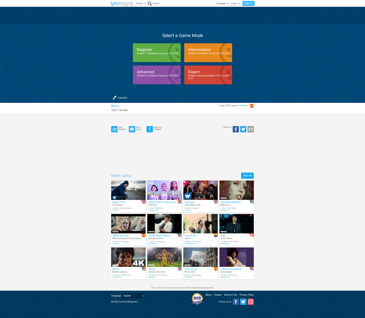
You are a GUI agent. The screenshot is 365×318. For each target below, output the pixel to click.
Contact (217, 294)
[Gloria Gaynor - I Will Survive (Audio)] (236, 257)
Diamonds (189, 202)
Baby (223, 235)
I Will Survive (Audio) (231, 269)
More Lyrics (121, 175)
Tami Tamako (119, 110)
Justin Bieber (226, 238)
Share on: (227, 127)
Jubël (186, 205)
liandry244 (152, 244)
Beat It (115, 269)
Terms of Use (230, 294)
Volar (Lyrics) (191, 269)
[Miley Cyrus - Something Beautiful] (236, 190)
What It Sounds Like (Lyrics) (162, 202)
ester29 (115, 210)
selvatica (243, 105)
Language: (116, 295)
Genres (139, 3)
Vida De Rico (190, 235)
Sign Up (248, 3)
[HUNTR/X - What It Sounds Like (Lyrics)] (164, 190)
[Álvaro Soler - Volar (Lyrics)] (200, 257)
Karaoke (122, 97)
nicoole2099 (153, 210)
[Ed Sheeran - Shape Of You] (128, 190)
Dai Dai (152, 269)
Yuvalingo (188, 277)
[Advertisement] (182, 15)
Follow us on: (225, 301)
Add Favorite (122, 128)
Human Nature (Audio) (159, 235)
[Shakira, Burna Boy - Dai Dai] (164, 257)
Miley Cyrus (226, 205)
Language (221, 3)
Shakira (151, 272)
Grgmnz (187, 210)
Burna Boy (160, 272)
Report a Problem (157, 128)
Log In (234, 3)
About (209, 294)
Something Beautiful (231, 202)
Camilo (187, 238)
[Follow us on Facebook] (236, 302)
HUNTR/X (152, 205)
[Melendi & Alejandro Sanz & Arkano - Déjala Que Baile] (128, 223)
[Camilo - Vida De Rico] (200, 223)
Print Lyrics (138, 128)
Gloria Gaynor (227, 272)
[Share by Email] (251, 129)
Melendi (115, 238)
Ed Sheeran (117, 205)
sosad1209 (225, 244)
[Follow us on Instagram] (251, 302)
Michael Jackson (155, 238)
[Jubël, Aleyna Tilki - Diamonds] (200, 190)
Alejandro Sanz (127, 238)
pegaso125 (225, 277)
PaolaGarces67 (190, 244)
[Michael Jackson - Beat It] (128, 257)
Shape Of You (119, 202)
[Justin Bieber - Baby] (236, 223)
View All (247, 175)
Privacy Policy (247, 294)
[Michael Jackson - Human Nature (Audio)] (164, 223)
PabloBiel (152, 277)
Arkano (138, 238)
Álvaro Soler (189, 272)
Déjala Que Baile (120, 235)
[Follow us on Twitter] (243, 302)
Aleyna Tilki (195, 205)
